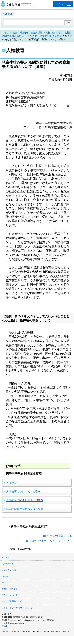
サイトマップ (7, 557)
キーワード (6, 582)
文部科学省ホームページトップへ (50, 540)
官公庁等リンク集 (9, 570)
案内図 (5, 626)
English (9, 13)
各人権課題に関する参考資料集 (24, 508)
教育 (14, 32)
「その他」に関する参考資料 (43, 36)
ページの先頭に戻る (59, 535)
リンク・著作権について (12, 601)
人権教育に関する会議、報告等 (24, 500)
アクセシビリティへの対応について (17, 608)
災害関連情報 (7, 563)
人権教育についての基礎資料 (23, 491)
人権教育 (50, 32)
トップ (5, 32)
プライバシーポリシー (11, 595)
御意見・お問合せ (9, 589)
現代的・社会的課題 (31, 32)
